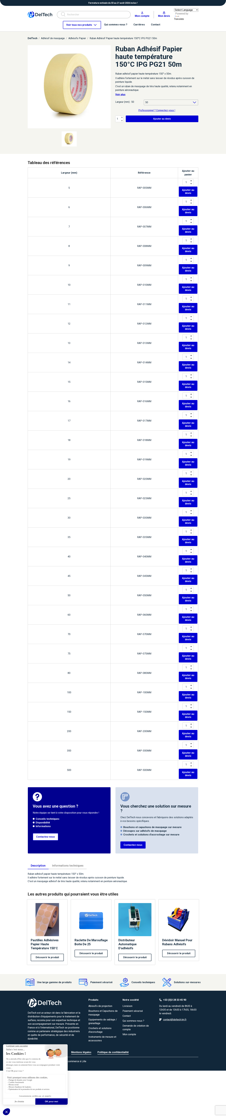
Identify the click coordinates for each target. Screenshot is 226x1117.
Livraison (127, 1006)
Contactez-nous (45, 836)
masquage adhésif (47, 881)
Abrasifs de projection (100, 1006)
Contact (127, 1015)
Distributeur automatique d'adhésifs (127, 944)
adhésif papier (130, 73)
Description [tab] (38, 865)
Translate (179, 19)
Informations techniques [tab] (67, 865)
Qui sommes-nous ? (133, 1020)
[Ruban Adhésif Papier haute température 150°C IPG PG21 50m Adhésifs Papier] (69, 86)
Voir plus (120, 94)
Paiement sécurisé (133, 1010)
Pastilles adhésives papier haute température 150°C (45, 944)
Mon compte (129, 1034)
